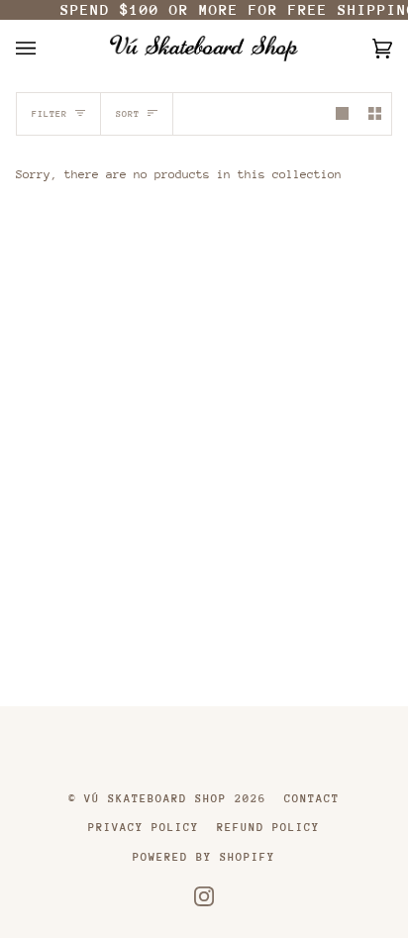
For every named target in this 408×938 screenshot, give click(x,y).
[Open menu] (45, 48)
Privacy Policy (143, 827)
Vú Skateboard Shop (155, 798)
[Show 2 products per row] (374, 113)
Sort (128, 113)
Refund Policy (268, 827)
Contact (312, 798)
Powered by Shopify (204, 857)
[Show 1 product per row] (342, 113)
